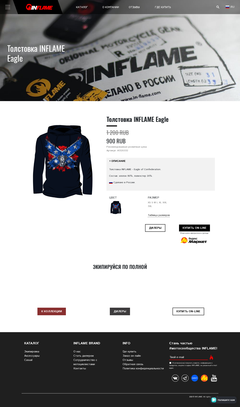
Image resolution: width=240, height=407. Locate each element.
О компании (110, 7)
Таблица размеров (159, 215)
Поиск (217, 7)
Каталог (82, 7)
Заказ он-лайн (132, 356)
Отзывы (134, 7)
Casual (28, 360)
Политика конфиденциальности (143, 368)
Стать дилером (83, 356)
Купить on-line (194, 228)
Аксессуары (32, 356)
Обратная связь (133, 364)
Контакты (79, 368)
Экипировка (31, 352)
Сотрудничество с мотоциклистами (85, 362)
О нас (77, 352)
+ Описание (117, 161)
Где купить (163, 7)
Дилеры (155, 228)
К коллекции (51, 311)
